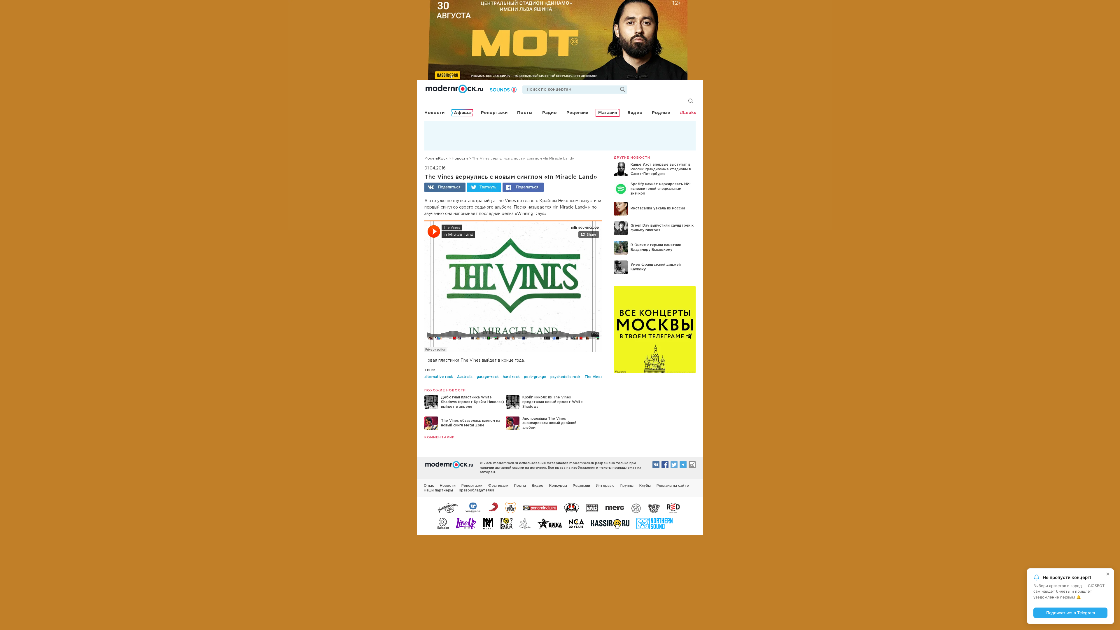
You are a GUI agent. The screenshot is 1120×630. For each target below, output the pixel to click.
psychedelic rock (565, 377)
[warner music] (473, 507)
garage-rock (488, 377)
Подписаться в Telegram (1070, 612)
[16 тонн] (448, 507)
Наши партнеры (438, 490)
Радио (549, 113)
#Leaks (688, 113)
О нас (429, 485)
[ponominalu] (540, 507)
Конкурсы (558, 485)
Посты (524, 113)
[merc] (615, 507)
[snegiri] (571, 507)
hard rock (511, 377)
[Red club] (674, 507)
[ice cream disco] (510, 507)
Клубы (645, 485)
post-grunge (535, 377)
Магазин (607, 113)
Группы (627, 485)
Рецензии (577, 113)
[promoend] (592, 507)
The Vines (593, 377)
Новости (434, 113)
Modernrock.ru (454, 89)
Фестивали (498, 485)
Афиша (462, 113)
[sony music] (493, 507)
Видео (635, 113)
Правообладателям (476, 490)
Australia (465, 377)
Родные (661, 113)
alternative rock (438, 377)
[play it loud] (654, 507)
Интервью (605, 485)
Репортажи (494, 113)
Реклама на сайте (673, 485)
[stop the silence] (636, 507)
